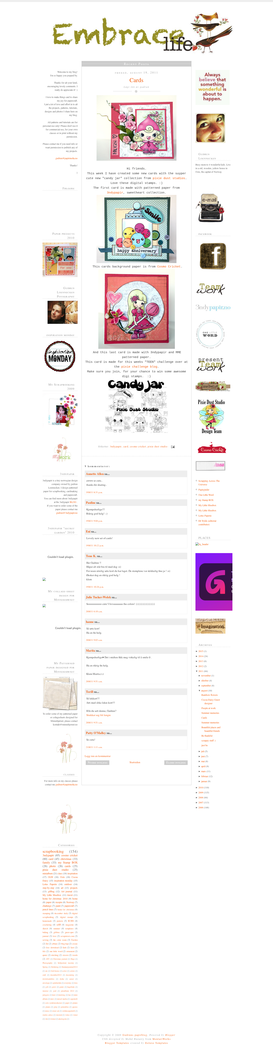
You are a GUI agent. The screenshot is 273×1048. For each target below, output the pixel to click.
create (75, 943)
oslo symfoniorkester (53, 1003)
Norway (70, 902)
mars (203, 771)
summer (56, 928)
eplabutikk (57, 983)
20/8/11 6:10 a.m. (94, 611)
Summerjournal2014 (70, 967)
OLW (50, 876)
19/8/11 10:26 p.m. (95, 586)
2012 (200, 666)
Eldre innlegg (176, 762)
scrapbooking (53, 851)
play (55, 1007)
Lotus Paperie (50, 884)
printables (65, 1007)
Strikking (55, 967)
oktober (204, 680)
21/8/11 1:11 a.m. (94, 747)
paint (58, 905)
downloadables (48, 979)
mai (203, 761)
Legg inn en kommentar (98, 756)
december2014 (56, 975)
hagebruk (71, 987)
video (67, 1015)
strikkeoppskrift (68, 1011)
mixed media (62, 999)
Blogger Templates (117, 1042)
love (54, 936)
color (65, 971)
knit (54, 995)
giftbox (57, 932)
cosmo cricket (69, 855)
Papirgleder (203, 489)
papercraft (69, 905)
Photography (48, 963)
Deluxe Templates (156, 1042)
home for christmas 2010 (55, 898)
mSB (59, 924)
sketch (45, 928)
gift (47, 987)
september (206, 685)
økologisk (63, 1019)
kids (64, 947)
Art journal (66, 891)
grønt (62, 987)
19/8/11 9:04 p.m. (94, 520)
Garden (74, 939)
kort (72, 947)
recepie (59, 902)
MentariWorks (161, 1038)
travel (70, 894)
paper (48, 902)
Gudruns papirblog (135, 1034)
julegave (46, 995)
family (46, 862)
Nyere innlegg (97, 762)
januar (204, 781)
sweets (65, 955)
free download (52, 947)
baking (45, 932)
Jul (47, 943)
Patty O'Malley (96, 733)
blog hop (64, 943)
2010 (200, 787)
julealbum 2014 (67, 991)
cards (68, 866)
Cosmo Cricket (169, 266)
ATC (48, 959)
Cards (136, 80)
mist (52, 999)
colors (72, 971)
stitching (54, 955)
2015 (200, 651)
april (203, 766)
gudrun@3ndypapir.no (67, 512)
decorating (70, 975)
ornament (70, 951)
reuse (47, 1011)
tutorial (59, 1015)
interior (45, 991)
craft (44, 975)
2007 (200, 802)
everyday (67, 983)
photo (52, 866)
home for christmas (66, 909)
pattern (60, 920)
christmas (66, 859)
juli (202, 751)
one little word (56, 951)
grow (54, 987)
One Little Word (206, 494)
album (54, 943)
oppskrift (74, 999)
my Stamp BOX (68, 862)
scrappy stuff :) (208, 740)
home (75, 898)
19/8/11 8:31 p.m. (94, 492)
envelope (46, 983)
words (75, 955)
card (51, 859)
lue (69, 995)
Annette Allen (95, 474)
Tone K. (91, 556)
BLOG (73, 502)
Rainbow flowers (209, 694)
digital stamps (66, 917)
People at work (208, 708)
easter (71, 979)
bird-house (55, 971)
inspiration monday (63, 880)
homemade (47, 920)
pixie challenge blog (139, 366)
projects (74, 887)
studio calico (48, 1015)
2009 (200, 792)
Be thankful (206, 735)
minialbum (48, 873)
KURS (71, 920)
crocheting (47, 924)
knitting (62, 995)
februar (204, 776)
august (204, 690)
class (60, 873)
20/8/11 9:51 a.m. (94, 681)
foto (76, 983)
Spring (45, 967)
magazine (70, 924)
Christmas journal (60, 959)
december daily (61, 913)
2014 (200, 656)
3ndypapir (48, 855)
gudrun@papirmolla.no (67, 158)
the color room (60, 939)
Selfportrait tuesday (66, 963)
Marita (90, 650)
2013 (200, 661)
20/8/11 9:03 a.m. (94, 639)
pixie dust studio (56, 870)
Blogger (170, 1034)
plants (48, 1007)
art (62, 887)
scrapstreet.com (67, 936)
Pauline (91, 502)
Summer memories (210, 712)
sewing (46, 939)
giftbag (51, 891)
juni (203, 756)
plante (75, 1003)
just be (204, 745)
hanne (90, 621)
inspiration (73, 873)
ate (46, 971)
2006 (200, 807)
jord (54, 991)
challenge (47, 905)
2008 (200, 797)
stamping (46, 913)
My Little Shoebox (52, 894)
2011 (200, 671)
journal (46, 936)
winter (53, 1019)
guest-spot (69, 932)
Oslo (62, 876)
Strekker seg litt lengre (98, 715)
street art (55, 1011)
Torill (89, 691)
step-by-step (48, 887)
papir (67, 1003)
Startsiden (135, 762)
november (206, 675)
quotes (75, 1007)
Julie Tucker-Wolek (98, 597)
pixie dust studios (169, 178)
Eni (88, 531)
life (44, 951)
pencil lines (48, 909)
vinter (75, 1015)
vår (46, 1019)
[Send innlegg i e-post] (172, 446)
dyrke (62, 979)
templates (69, 928)
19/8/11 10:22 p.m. (95, 545)
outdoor (68, 884)
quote (45, 955)
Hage (73, 959)
